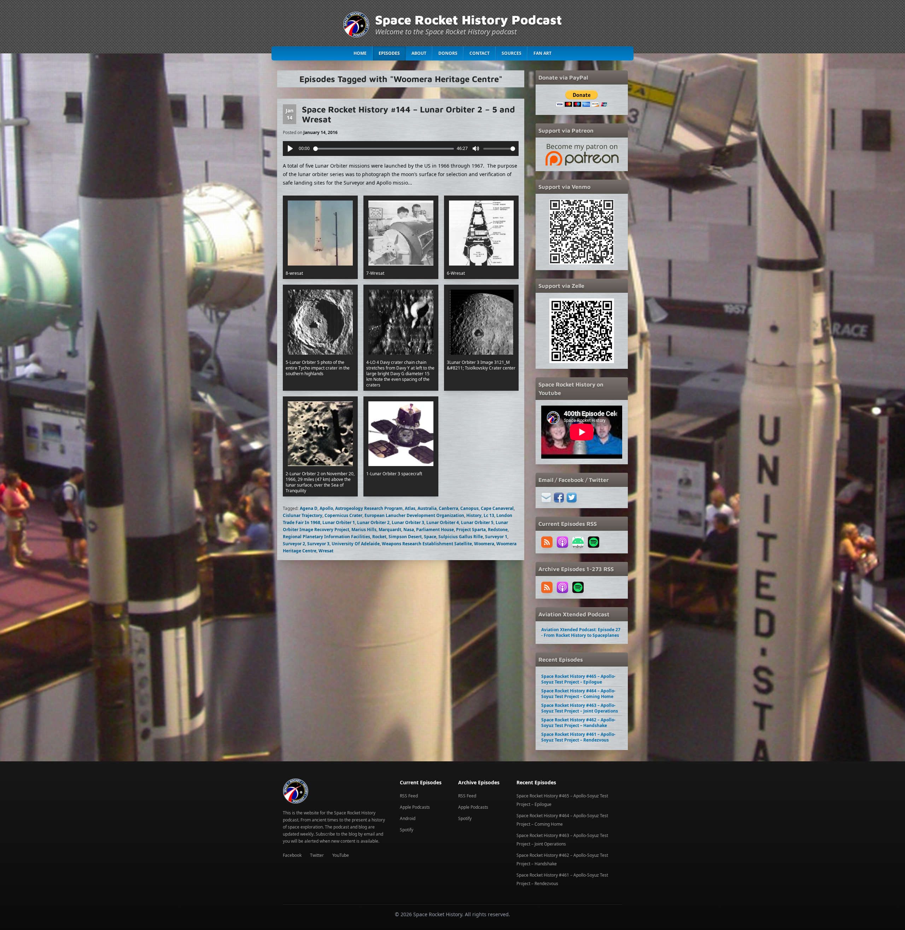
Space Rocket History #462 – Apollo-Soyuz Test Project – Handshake (578, 722)
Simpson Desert (405, 537)
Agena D (308, 508)
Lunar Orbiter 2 (373, 522)
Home (360, 53)
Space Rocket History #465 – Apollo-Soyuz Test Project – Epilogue (578, 679)
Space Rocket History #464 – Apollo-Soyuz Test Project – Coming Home (578, 693)
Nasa (408, 530)
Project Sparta (471, 530)
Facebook (292, 855)
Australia (427, 508)
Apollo (326, 508)
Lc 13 (489, 515)
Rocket (379, 537)
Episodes (389, 53)
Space (430, 537)
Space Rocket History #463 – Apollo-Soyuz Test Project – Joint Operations (579, 708)
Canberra (448, 508)
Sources (511, 53)
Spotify (406, 830)
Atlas (410, 508)
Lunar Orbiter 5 (477, 522)
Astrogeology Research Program (369, 508)
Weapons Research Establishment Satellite (427, 544)
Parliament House (435, 530)
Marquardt (390, 530)
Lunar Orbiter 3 (408, 522)
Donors (447, 53)
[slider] (383, 148)
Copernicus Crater (343, 515)
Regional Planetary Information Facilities (326, 537)
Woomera (484, 544)
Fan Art (542, 53)
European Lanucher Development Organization (414, 515)
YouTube (340, 855)
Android (407, 818)
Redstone (498, 530)
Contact (479, 53)
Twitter (317, 855)
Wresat (326, 551)
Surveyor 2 (294, 544)
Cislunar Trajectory (302, 515)
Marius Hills (363, 530)
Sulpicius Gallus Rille (460, 537)
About (418, 53)
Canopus (469, 508)
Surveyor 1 (496, 537)
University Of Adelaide (356, 544)
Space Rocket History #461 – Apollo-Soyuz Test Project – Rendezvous (578, 737)
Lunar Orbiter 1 (338, 522)
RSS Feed (409, 796)
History (473, 515)
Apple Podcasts (415, 807)
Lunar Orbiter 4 (442, 522)
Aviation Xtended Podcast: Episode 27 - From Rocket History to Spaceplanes (580, 632)
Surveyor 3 (318, 544)
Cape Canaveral (497, 508)
